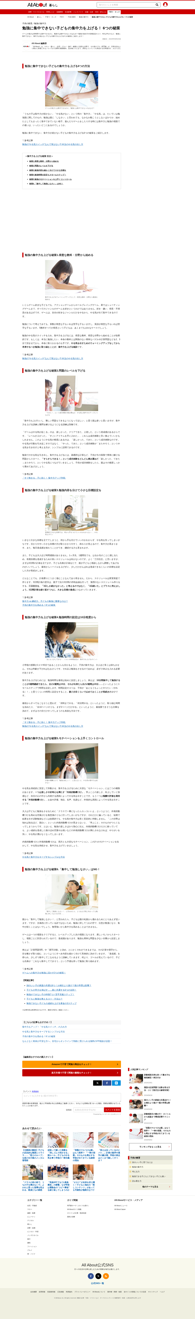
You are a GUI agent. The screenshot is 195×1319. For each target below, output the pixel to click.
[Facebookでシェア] (107, 1083)
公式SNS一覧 (97, 1283)
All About (30, 17)
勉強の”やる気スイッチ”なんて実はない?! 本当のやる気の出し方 (52, 144)
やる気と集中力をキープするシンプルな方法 (43, 857)
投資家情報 (51, 1292)
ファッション (32, 1246)
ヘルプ (162, 1292)
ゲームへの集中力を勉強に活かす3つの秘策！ (44, 973)
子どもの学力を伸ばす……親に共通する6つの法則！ (52, 990)
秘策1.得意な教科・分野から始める (44, 161)
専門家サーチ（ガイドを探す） (78, 1206)
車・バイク (31, 1254)
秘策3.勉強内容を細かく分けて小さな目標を (47, 170)
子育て (62, 17)
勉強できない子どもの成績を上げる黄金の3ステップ (52, 1003)
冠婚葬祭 (60, 12)
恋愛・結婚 (31, 1228)
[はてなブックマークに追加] (116, 1083)
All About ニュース (120, 1206)
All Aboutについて (98, 1292)
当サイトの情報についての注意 (135, 1292)
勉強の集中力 (83, 17)
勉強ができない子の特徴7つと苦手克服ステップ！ (50, 994)
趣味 (29, 1243)
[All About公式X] (98, 1276)
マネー (29, 1209)
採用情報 (42, 1292)
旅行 (29, 1239)
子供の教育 (72, 17)
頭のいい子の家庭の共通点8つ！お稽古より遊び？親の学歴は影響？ (59, 985)
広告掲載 (60, 1292)
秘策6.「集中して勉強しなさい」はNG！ (46, 184)
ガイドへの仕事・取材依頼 (76, 1213)
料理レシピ (50, 12)
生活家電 (68, 12)
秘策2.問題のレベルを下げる (41, 166)
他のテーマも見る (150, 1186)
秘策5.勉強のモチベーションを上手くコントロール (50, 179)
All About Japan (120, 1209)
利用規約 (69, 1292)
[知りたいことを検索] (157, 4)
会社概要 (33, 1292)
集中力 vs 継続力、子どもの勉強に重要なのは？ (45, 601)
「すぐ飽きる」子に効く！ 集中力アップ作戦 (44, 478)
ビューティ (31, 1217)
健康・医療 (31, 1213)
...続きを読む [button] (116, 48)
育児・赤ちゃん (100, 12)
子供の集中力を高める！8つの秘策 (39, 605)
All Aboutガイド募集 (74, 1209)
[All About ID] (165, 5)
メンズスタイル (32, 1235)
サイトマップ (153, 1292)
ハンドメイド (78, 12)
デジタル (30, 1220)
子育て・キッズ (114, 12)
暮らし (53, 5)
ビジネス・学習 (32, 1232)
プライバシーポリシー (82, 1292)
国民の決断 (71, 1217)
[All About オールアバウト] (37, 5)
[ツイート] (97, 1083)
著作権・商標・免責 (114, 1292)
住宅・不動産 (32, 1206)
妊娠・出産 (89, 12)
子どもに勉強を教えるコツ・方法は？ (45, 999)
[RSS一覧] (106, 1276)
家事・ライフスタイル (36, 12)
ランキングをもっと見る (150, 1147)
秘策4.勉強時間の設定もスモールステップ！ (47, 175)
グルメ (29, 1250)
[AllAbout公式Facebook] (91, 1276)
